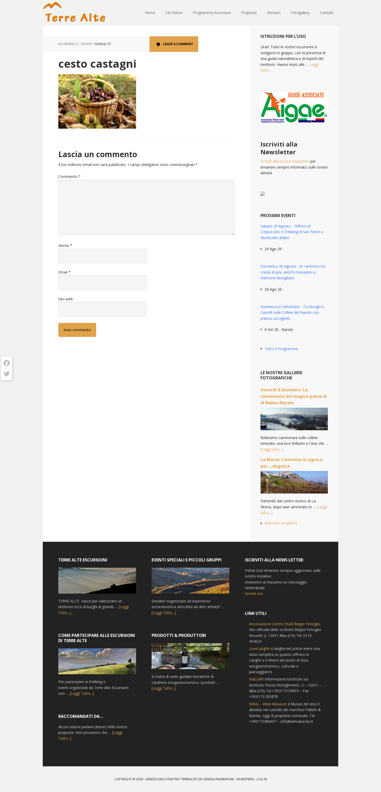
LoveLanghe (259, 648)
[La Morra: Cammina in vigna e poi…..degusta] (294, 484)
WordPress (245, 779)
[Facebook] (7, 363)
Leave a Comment (178, 44)
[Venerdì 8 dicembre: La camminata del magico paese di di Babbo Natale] (294, 421)
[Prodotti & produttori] (190, 658)
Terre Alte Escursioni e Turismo (76, 13)
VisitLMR (256, 679)
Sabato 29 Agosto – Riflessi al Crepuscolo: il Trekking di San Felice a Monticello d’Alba (291, 232)
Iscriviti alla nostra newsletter (284, 161)
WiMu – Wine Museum (268, 703)
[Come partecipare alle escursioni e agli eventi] (97, 663)
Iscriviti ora (254, 593)
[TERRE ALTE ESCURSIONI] (97, 583)
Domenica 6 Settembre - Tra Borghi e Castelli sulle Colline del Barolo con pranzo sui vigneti (292, 312)
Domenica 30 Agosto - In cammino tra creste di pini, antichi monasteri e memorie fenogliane (292, 272)
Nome (65, 245)
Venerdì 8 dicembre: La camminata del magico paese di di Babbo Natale (293, 396)
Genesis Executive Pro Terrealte (170, 779)
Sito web (65, 298)
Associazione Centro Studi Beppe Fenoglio (284, 623)
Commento (69, 176)
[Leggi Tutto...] (82, 693)
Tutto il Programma (281, 348)
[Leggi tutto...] (272, 449)
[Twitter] (7, 374)
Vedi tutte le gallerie (281, 522)
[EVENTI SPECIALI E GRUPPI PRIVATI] (190, 583)
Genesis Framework (218, 779)
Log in (262, 779)
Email (64, 272)
